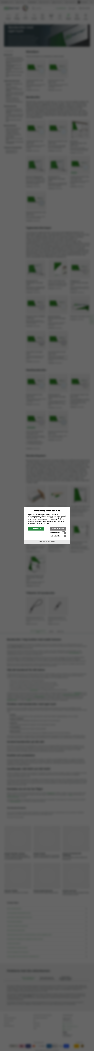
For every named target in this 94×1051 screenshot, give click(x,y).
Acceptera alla (36, 528)
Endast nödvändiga (58, 528)
